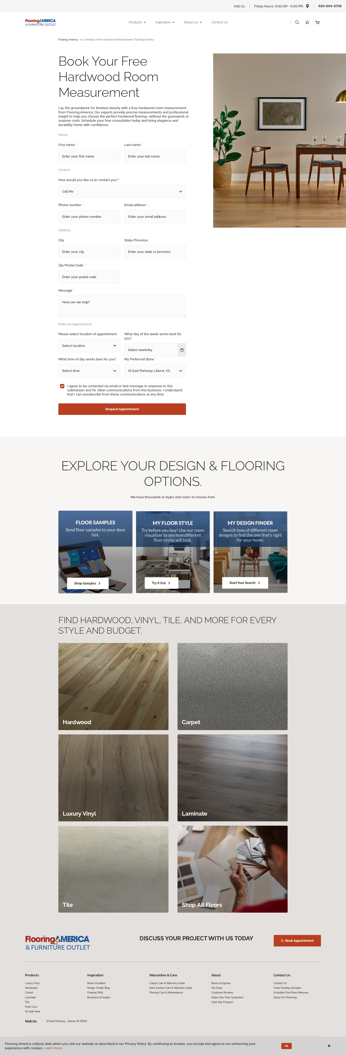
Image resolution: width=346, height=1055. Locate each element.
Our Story (216, 987)
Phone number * (70, 205)
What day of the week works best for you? (152, 336)
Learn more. (53, 1048)
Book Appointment (299, 940)
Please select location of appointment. (87, 334)
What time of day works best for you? (87, 359)
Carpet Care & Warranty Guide (167, 983)
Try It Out (159, 583)
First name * (67, 145)
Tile (27, 1002)
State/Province (136, 240)
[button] (297, 22)
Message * (66, 290)
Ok (286, 1046)
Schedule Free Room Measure (291, 992)
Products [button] (135, 22)
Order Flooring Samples (287, 987)
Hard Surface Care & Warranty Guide (170, 987)
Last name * (133, 145)
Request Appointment (122, 409)
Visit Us (239, 6)
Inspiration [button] (163, 22)
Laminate (30, 997)
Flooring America (68, 39)
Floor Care (31, 1006)
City (61, 240)
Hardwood (31, 987)
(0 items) (317, 22)
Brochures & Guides (98, 997)
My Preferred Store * (140, 359)
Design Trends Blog (98, 987)
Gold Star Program (222, 1002)
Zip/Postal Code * (71, 265)
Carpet (29, 992)
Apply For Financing (285, 997)
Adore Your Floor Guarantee (227, 997)
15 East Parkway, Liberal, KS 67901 (66, 1021)
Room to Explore (220, 983)
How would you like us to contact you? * (89, 180)
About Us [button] (191, 22)
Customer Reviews (222, 992)
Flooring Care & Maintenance (166, 992)
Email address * (136, 205)
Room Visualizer (96, 983)
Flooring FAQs (95, 992)
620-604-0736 (330, 6)
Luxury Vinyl (32, 983)
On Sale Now (32, 1011)
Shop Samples (85, 583)
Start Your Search (242, 583)
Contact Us (220, 22)
